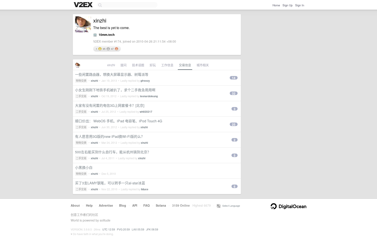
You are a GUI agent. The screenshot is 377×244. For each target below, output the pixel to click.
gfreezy (145, 81)
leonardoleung (149, 96)
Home (276, 5)
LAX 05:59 (138, 229)
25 (233, 124)
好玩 (153, 65)
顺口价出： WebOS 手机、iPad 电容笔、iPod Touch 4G (118, 120)
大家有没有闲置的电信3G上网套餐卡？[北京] (109, 105)
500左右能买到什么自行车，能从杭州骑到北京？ (113, 151)
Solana (161, 205)
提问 (123, 65)
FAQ (146, 205)
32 (233, 93)
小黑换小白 (84, 167)
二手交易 (81, 96)
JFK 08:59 (152, 229)
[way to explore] (84, 5)
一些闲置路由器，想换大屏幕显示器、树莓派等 (111, 74)
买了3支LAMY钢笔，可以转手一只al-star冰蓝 (110, 182)
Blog (122, 205)
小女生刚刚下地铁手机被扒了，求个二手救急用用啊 (115, 89)
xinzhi (111, 65)
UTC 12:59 (108, 229)
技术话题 (138, 65)
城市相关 (203, 65)
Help (89, 205)
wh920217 (146, 112)
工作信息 (167, 65)
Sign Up (288, 5)
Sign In (299, 5)
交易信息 (185, 65)
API (134, 205)
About (75, 205)
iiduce (144, 189)
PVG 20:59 (123, 229)
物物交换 (81, 80)
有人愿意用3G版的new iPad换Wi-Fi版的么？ (109, 136)
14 (233, 78)
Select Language (230, 205)
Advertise (106, 205)
